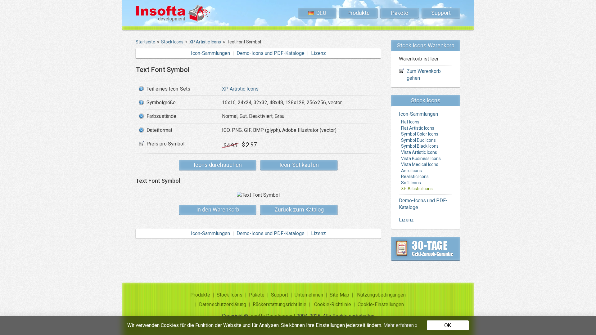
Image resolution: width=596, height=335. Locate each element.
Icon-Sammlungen (210, 53)
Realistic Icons (415, 176)
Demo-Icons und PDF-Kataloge (271, 53)
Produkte (358, 13)
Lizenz (318, 53)
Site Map (339, 295)
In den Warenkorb (217, 209)
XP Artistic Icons (240, 89)
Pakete (399, 13)
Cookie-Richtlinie (332, 304)
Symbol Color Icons (419, 134)
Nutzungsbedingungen (381, 295)
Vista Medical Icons (419, 164)
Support (441, 13)
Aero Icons (411, 170)
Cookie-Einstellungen (381, 304)
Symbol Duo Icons (418, 140)
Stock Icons (229, 295)
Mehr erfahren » (400, 325)
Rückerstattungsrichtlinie (279, 304)
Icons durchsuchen (218, 165)
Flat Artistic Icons (417, 128)
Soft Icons (411, 182)
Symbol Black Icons (420, 146)
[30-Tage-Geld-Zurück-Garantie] (425, 248)
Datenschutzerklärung (222, 304)
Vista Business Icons (421, 158)
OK (447, 325)
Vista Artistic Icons (419, 152)
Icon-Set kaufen (299, 165)
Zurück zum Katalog (299, 209)
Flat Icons (410, 121)
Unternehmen (309, 295)
